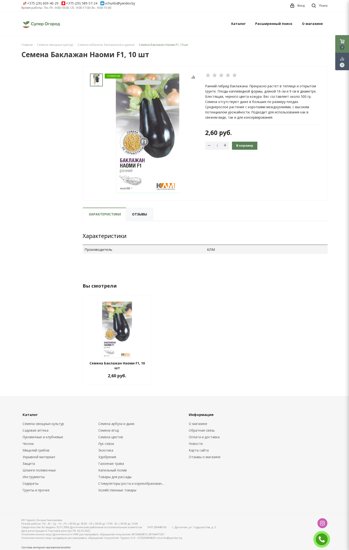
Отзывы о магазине (205, 457)
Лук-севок (106, 443)
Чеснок (28, 443)
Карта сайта (199, 450)
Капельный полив (112, 470)
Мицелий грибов (36, 450)
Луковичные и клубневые (43, 437)
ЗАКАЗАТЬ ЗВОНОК (323, 539)
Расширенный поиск (273, 23)
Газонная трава (111, 463)
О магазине (312, 23)
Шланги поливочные (39, 470)
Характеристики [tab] (105, 214)
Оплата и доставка (204, 437)
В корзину (244, 145)
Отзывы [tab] (139, 214)
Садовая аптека (35, 430)
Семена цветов (110, 437)
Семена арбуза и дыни (116, 423)
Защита (29, 463)
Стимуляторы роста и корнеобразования (131, 483)
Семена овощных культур (43, 423)
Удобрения (107, 457)
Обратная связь (202, 430)
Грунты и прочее (36, 490)
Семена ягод (108, 430)
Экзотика (105, 450)
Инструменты (34, 477)
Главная (27, 45)
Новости (196, 443)
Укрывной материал (39, 457)
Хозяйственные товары (117, 490)
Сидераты (30, 483)
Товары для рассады (115, 477)
